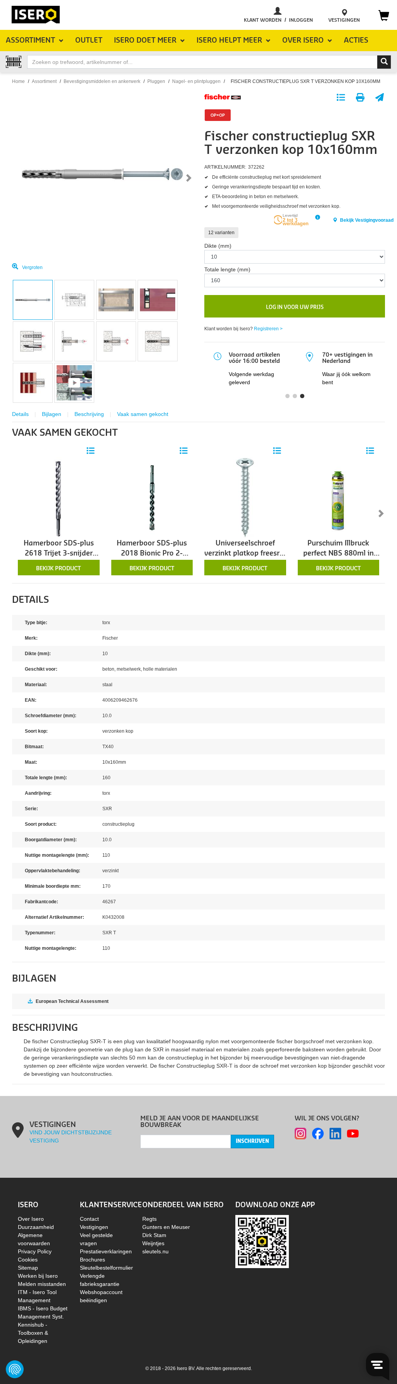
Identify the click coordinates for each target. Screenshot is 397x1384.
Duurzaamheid (36, 1227)
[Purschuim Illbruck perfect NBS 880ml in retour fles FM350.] (339, 497)
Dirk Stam (154, 1235)
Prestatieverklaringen (106, 1251)
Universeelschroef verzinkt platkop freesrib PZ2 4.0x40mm (245, 549)
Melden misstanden (42, 1284)
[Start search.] (384, 62)
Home (18, 81)
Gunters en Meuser (166, 1227)
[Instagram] (300, 1133)
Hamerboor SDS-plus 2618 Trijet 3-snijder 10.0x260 (59, 549)
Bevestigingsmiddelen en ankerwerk (102, 81)
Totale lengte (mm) (227, 269)
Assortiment (44, 81)
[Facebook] (318, 1133)
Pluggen (156, 81)
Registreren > (268, 328)
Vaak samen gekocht (142, 414)
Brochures (92, 1259)
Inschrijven (252, 1141)
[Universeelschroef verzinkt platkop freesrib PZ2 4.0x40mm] (245, 497)
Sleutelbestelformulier (106, 1268)
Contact (89, 1219)
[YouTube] (353, 1133)
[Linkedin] (335, 1133)
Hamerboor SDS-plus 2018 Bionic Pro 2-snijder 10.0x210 (152, 549)
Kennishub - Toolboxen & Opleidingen (33, 1333)
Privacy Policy (35, 1251)
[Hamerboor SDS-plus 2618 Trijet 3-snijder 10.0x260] (59, 497)
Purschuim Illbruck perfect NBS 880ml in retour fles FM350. (338, 549)
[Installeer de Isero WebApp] (262, 1241)
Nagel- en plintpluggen (196, 81)
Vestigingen (94, 1227)
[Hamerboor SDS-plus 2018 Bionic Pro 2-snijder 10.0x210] (152, 497)
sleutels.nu (155, 1251)
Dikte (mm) (217, 246)
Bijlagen (51, 414)
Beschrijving (89, 414)
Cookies (28, 1259)
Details (20, 414)
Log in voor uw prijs (295, 307)
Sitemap (28, 1268)
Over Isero (31, 1219)
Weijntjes (153, 1243)
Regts (149, 1219)
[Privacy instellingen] (15, 1369)
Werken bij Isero (38, 1276)
